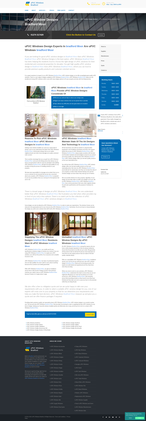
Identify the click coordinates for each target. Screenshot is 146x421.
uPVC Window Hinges (56, 368)
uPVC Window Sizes (80, 410)
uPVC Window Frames (56, 364)
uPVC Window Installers (57, 371)
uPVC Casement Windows (82, 357)
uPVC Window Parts (56, 382)
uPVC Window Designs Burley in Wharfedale (38, 330)
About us (103, 46)
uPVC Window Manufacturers (83, 407)
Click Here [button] (135, 415)
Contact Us (89, 314)
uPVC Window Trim (80, 385)
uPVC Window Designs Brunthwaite (72, 328)
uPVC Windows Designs (57, 357)
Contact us (104, 70)
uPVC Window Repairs (57, 392)
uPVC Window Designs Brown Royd (72, 326)
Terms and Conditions (60, 416)
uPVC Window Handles (57, 375)
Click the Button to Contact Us (80, 35)
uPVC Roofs (78, 368)
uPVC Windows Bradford (33, 323)
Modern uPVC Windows (81, 392)
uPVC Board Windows (81, 353)
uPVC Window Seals (56, 396)
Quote (102, 65)
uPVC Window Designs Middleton (36, 326)
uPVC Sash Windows (80, 371)
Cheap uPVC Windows (81, 346)
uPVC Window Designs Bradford (71, 323)
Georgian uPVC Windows (82, 364)
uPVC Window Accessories (58, 346)
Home (26, 10)
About (34, 10)
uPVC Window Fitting (56, 360)
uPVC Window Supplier (81, 400)
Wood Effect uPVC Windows (82, 382)
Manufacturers (105, 56)
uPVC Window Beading (57, 350)
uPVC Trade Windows (81, 378)
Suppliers (103, 51)
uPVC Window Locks (56, 378)
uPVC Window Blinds (56, 353)
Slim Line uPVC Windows (82, 375)
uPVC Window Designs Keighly (71, 324)
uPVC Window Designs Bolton (35, 324)
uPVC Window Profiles (57, 389)
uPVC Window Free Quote (58, 407)
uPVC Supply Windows (57, 403)
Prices (52, 10)
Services (42, 10)
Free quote (61, 10)
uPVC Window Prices (56, 385)
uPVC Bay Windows (80, 350)
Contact (71, 10)
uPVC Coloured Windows (82, 360)
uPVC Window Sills (56, 400)
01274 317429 (95, 4)
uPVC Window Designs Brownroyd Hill (37, 328)
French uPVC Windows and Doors (84, 403)
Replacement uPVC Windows (83, 396)
